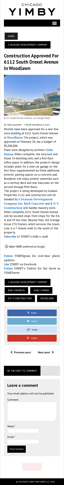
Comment (13, 399)
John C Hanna (41, 290)
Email (11, 437)
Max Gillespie (14, 124)
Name (11, 426)
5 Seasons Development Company (27, 282)
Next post (44, 352)
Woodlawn (14, 137)
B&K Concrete (34, 203)
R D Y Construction (20, 298)
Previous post (22, 352)
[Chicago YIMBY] (32, 9)
